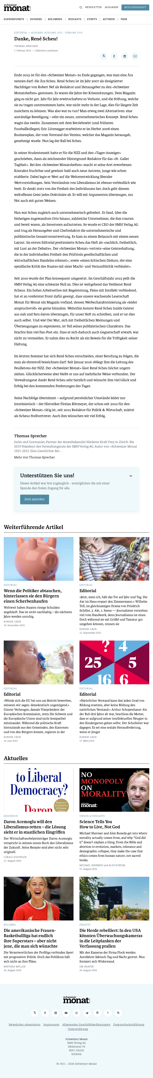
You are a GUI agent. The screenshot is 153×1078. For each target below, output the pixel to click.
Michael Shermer (91, 865)
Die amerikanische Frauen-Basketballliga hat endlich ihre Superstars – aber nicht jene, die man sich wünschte (31, 938)
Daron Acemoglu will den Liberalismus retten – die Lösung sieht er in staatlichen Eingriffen (35, 827)
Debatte (85, 925)
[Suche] (80, 7)
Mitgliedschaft (135, 7)
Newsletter (93, 7)
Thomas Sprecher (26, 46)
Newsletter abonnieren (24, 1024)
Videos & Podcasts (92, 816)
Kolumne (10, 925)
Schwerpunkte (14, 19)
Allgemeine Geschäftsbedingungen (86, 1024)
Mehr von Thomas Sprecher (34, 457)
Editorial (20, 33)
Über (124, 19)
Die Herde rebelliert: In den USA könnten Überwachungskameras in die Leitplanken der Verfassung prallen (110, 938)
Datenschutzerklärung (128, 1024)
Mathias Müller (15, 967)
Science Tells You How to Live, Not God (99, 824)
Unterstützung (78, 1029)
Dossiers (36, 19)
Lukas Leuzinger (15, 857)
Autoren (109, 19)
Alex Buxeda (117, 865)
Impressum (51, 1024)
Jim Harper (86, 967)
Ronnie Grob (12, 622)
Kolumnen (55, 19)
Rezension (11, 816)
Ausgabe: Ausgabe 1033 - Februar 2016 (56, 33)
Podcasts (74, 19)
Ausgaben (112, 7)
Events (92, 19)
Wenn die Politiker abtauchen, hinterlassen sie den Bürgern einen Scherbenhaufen (33, 596)
